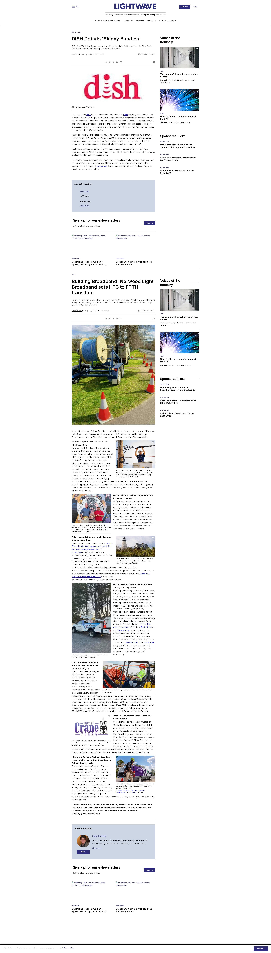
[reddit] (117, 62)
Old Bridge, (149, 642)
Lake (133, 790)
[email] (121, 62)
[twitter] (113, 62)
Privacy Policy (69, 948)
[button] (73, 6)
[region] (135, 948)
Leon (137, 790)
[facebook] (106, 62)
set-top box (102, 166)
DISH (88, 115)
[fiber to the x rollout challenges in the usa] (179, 100)
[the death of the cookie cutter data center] (179, 57)
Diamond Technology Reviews (107, 21)
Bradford (119, 790)
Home (162, 71)
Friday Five (128, 21)
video (125, 115)
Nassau (123, 792)
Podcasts (151, 21)
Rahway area (123, 630)
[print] (154, 62)
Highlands (126, 790)
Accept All (260, 948)
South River (146, 627)
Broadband (76, 32)
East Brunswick (133, 642)
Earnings (140, 21)
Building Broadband (167, 21)
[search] (77, 6)
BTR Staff (76, 54)
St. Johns (133, 792)
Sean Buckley (77, 311)
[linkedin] (110, 62)
